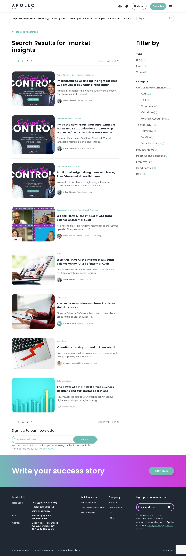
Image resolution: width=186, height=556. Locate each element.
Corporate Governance (23, 18)
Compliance (62, 298)
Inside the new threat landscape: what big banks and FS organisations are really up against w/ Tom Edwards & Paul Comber (86, 128)
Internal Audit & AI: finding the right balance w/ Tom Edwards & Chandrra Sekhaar (87, 83)
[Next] (31, 61)
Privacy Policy (46, 448)
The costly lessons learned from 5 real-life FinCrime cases (86, 305)
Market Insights (88, 513)
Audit (59, 75)
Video (141, 72)
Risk (79, 119)
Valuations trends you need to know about (86, 347)
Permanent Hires (88, 502)
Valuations (61, 341)
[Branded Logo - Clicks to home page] (23, 6)
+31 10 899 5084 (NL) (42, 511)
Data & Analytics (90, 210)
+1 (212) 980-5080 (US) (44, 507)
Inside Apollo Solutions (80, 18)
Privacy (158, 525)
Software (148, 130)
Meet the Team (115, 507)
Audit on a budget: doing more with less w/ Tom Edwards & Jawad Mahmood (86, 174)
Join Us (112, 518)
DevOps (147, 137)
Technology (44, 18)
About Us (113, 502)
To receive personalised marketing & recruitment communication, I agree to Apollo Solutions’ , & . (155, 522)
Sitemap (77, 550)
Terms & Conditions (65, 550)
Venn (172, 550)
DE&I (141, 174)
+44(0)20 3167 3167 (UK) (44, 502)
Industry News (59, 18)
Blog (141, 59)
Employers (100, 18)
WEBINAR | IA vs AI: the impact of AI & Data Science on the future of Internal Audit (85, 261)
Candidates (114, 18)
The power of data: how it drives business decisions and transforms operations (85, 389)
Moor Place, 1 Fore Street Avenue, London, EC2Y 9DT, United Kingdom (45, 525)
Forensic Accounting (155, 118)
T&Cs (150, 525)
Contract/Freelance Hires (93, 507)
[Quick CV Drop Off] (120, 6)
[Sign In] (126, 6)
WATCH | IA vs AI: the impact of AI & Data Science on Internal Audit (84, 218)
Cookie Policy (37, 550)
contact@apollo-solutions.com (41, 517)
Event (141, 66)
